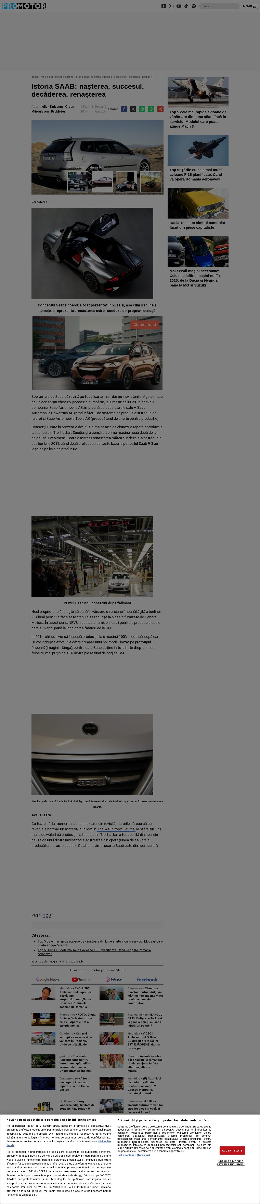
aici (80, 1175)
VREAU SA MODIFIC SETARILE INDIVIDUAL (231, 1163)
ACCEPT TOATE (232, 1150)
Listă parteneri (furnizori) (133, 1155)
